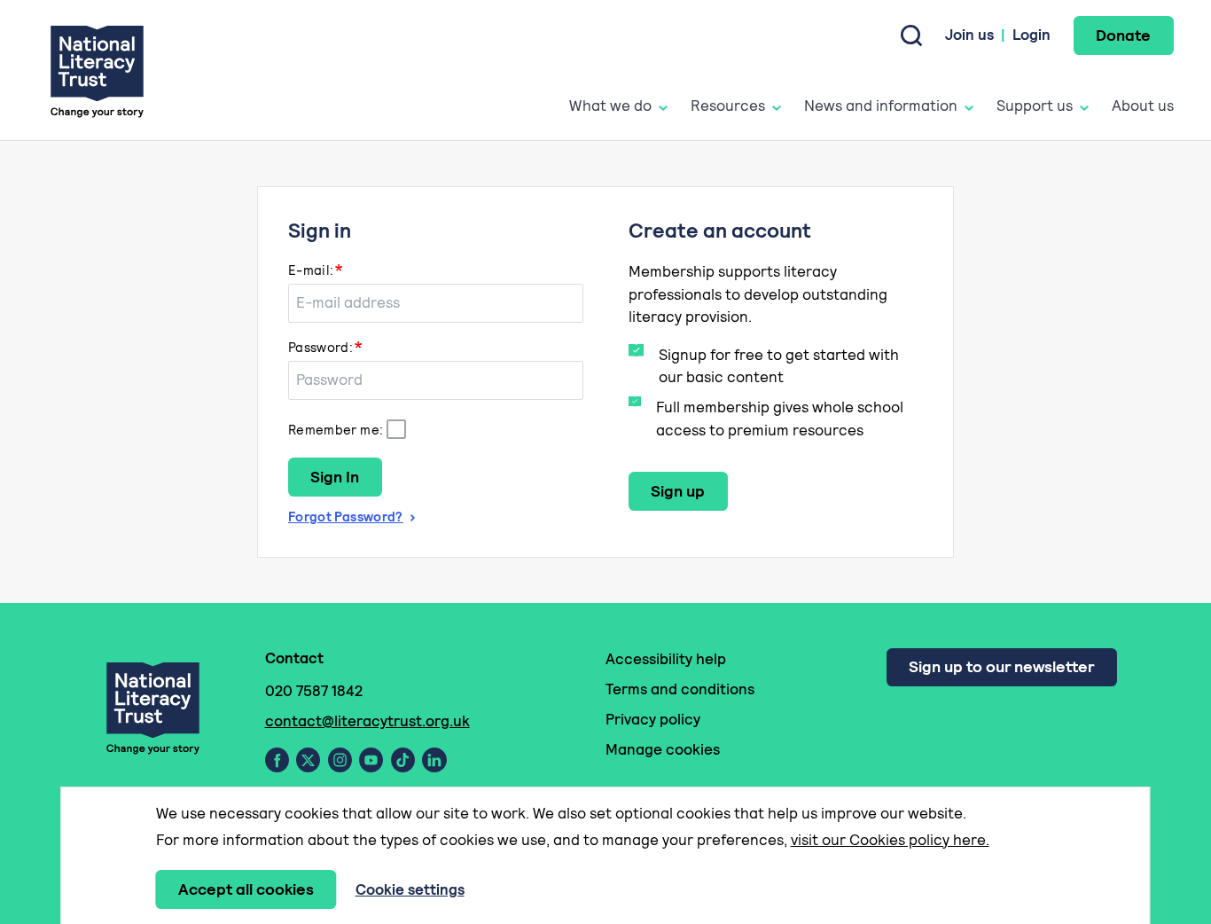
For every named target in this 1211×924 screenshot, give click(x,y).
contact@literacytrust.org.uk (367, 721)
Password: (320, 347)
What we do (610, 105)
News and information (880, 105)
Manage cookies (663, 749)
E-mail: (311, 270)
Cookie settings (410, 889)
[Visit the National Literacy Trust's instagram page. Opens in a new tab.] (340, 760)
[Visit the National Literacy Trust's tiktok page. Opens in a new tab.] (403, 760)
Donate (1123, 35)
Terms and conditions (680, 689)
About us (1143, 105)
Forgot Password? (345, 516)
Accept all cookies (246, 889)
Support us (1034, 105)
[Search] (911, 35)
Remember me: (335, 429)
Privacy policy (653, 719)
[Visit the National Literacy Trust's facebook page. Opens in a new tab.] (277, 760)
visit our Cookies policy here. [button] (890, 840)
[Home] (97, 70)
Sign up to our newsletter (1001, 666)
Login (1031, 34)
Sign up (678, 491)
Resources (728, 105)
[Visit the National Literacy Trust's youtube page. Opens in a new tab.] (371, 760)
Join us (969, 34)
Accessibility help (666, 659)
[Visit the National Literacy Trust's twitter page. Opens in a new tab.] (308, 760)
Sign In (334, 476)
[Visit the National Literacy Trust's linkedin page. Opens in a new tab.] (434, 760)
